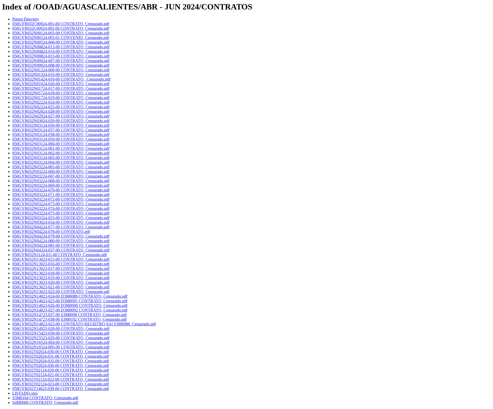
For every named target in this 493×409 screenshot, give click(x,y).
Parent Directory (25, 19)
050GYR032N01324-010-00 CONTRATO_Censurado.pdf (60, 74)
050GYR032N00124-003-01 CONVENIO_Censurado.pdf (60, 37)
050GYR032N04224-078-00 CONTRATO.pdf (51, 231)
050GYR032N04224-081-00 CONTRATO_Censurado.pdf (60, 245)
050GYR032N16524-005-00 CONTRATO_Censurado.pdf (60, 347)
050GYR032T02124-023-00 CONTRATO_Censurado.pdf (60, 384)
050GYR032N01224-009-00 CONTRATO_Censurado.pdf (60, 70)
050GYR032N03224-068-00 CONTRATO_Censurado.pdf (60, 181)
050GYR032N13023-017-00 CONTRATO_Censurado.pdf (60, 268)
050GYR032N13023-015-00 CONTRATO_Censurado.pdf (60, 259)
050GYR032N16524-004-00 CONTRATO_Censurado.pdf (60, 342)
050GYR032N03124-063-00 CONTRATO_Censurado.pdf (60, 157)
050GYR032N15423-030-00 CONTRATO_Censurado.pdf (60, 333)
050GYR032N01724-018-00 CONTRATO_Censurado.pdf (60, 93)
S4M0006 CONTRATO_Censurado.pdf (45, 402)
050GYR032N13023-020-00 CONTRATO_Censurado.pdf (60, 282)
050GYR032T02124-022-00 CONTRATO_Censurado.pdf (60, 379)
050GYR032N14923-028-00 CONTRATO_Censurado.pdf (60, 328)
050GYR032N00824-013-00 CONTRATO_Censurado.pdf (60, 47)
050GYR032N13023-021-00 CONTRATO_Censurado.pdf (60, 287)
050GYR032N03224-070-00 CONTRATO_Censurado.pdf (60, 190)
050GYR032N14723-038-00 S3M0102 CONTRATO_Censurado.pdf (69, 319)
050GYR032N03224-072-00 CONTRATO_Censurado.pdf (60, 199)
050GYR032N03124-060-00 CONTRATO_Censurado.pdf (60, 144)
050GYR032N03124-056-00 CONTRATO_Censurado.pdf (60, 125)
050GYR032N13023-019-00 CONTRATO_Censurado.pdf (60, 278)
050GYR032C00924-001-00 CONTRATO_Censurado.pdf (60, 24)
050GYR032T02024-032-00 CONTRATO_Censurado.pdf (60, 361)
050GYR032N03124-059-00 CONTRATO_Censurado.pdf (60, 139)
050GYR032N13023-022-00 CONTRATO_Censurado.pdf (60, 291)
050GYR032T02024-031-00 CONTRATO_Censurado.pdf (60, 356)
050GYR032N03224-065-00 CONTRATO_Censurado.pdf (60, 167)
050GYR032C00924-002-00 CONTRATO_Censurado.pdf (60, 28)
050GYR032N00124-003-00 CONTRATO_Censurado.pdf (60, 33)
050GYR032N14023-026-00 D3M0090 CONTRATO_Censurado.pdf (69, 305)
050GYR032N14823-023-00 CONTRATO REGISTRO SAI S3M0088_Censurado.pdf (84, 324)
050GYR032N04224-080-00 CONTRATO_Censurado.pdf (60, 241)
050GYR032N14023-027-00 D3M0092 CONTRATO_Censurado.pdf (69, 310)
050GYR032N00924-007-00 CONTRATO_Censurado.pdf (60, 61)
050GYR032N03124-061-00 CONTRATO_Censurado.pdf (60, 148)
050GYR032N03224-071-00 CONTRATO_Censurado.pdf (60, 194)
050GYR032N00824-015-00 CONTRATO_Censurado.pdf (60, 56)
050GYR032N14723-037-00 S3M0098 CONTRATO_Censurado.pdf (69, 315)
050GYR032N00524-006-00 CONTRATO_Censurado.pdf (60, 42)
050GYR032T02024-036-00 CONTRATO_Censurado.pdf (60, 365)
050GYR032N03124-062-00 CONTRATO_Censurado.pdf (60, 153)
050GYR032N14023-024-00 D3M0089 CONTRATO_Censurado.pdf (69, 296)
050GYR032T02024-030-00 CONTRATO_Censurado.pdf (60, 351)
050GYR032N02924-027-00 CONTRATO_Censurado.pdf (60, 116)
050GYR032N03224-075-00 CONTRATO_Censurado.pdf (60, 213)
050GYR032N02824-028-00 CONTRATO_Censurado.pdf (60, 111)
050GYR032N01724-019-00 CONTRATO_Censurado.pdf (60, 97)
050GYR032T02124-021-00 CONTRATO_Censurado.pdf (60, 375)
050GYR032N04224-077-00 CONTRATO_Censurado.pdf (60, 227)
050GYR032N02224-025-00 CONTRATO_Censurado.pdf (60, 107)
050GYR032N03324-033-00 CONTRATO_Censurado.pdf (60, 218)
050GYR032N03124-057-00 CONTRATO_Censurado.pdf (60, 130)
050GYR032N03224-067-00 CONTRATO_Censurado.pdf (60, 176)
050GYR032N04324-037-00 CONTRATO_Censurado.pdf (60, 250)
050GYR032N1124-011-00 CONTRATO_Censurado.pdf (59, 254)
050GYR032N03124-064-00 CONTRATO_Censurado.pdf (60, 162)
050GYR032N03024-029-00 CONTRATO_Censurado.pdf (60, 121)
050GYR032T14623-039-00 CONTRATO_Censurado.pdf (60, 388)
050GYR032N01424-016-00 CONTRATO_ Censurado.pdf (61, 79)
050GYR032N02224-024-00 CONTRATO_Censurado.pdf (60, 102)
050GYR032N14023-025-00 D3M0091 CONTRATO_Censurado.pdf (69, 301)
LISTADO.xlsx (25, 393)
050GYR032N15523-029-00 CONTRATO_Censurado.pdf (60, 338)
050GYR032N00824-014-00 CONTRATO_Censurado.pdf (60, 51)
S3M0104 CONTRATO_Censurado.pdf (45, 398)
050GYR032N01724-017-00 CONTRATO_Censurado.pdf (60, 88)
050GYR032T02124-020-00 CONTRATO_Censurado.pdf (60, 370)
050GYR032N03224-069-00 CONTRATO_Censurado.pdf (60, 185)
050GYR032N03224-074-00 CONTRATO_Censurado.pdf (60, 208)
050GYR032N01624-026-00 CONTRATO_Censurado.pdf (60, 84)
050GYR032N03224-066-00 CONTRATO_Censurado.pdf (60, 171)
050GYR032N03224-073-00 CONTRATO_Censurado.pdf (60, 204)
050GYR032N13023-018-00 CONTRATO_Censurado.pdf (60, 273)
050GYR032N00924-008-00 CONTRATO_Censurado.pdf (60, 65)
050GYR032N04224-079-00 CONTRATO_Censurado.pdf (60, 236)
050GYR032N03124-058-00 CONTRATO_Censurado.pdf (60, 134)
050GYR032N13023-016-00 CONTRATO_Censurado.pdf (60, 264)
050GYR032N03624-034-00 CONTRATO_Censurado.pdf (60, 222)
